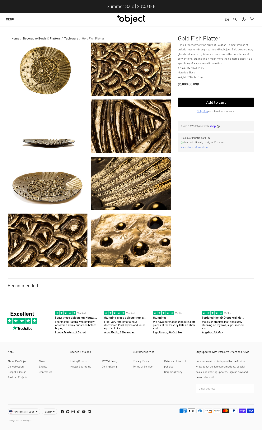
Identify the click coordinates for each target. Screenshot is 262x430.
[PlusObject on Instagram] (73, 412)
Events (43, 366)
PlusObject (27, 420)
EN (227, 19)
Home (15, 38)
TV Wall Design (110, 361)
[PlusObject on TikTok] (78, 412)
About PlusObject (17, 361)
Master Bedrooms (80, 366)
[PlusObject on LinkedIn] (89, 412)
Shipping (202, 111)
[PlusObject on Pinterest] (68, 412)
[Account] (243, 19)
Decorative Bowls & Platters (42, 38)
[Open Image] (47, 69)
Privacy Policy (141, 361)
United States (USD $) (24, 411)
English (48, 411)
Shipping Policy (173, 371)
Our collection (16, 366)
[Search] (235, 19)
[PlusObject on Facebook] (62, 412)
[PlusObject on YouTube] (84, 412)
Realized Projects (18, 377)
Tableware (71, 38)
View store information (194, 147)
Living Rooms (78, 361)
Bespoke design (17, 371)
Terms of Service (142, 366)
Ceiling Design (110, 366)
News (42, 361)
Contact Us (45, 371)
